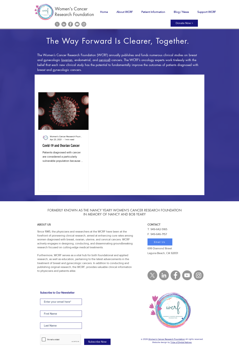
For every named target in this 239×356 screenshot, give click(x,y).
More (186, 81)
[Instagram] (83, 24)
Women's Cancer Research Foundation (166, 339)
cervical (104, 60)
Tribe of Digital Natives (181, 342)
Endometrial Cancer (164, 81)
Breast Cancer (112, 81)
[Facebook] (70, 24)
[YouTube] (77, 24)
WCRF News (63, 81)
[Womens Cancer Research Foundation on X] (57, 24)
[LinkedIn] (63, 24)
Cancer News (136, 81)
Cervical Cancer (87, 81)
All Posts (43, 81)
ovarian (67, 60)
